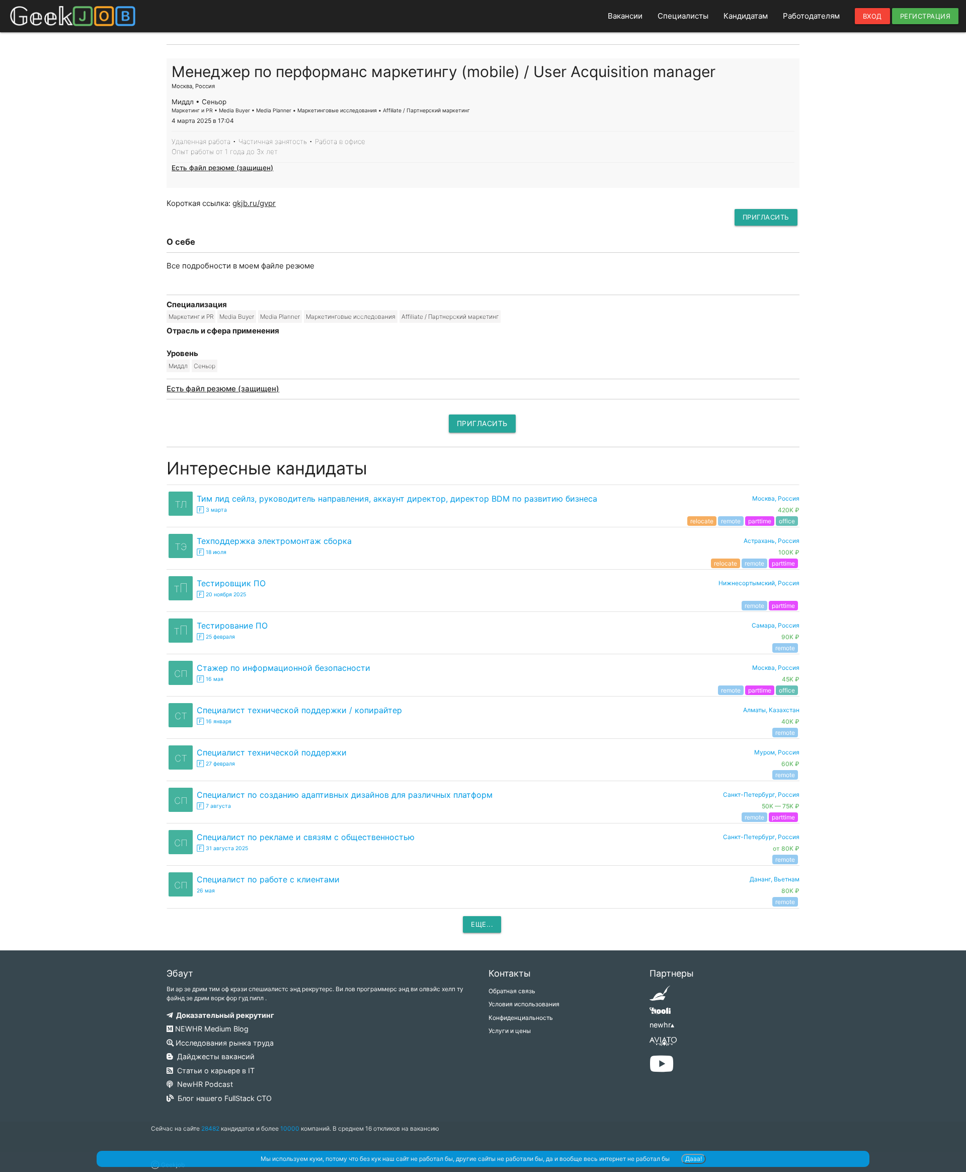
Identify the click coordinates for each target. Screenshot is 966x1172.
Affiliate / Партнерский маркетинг (450, 316)
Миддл (178, 366)
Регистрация (925, 16)
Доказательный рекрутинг (223, 1015)
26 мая (206, 890)
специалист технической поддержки (272, 752)
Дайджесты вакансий (214, 1056)
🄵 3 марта (212, 510)
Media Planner (280, 316)
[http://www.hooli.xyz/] (660, 1014)
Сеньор (204, 366)
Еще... (482, 924)
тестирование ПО (232, 626)
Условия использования (524, 1004)
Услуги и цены (510, 1031)
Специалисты (683, 16)
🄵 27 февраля (216, 764)
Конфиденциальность (521, 1017)
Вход (872, 16)
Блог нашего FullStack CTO (223, 1098)
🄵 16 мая (210, 679)
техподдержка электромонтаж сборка (274, 541)
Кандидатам (745, 16)
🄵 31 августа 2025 (222, 848)
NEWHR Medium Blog (211, 1028)
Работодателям (811, 16)
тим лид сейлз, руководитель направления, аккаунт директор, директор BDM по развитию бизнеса (397, 499)
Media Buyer (236, 316)
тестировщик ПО (231, 583)
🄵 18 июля (211, 552)
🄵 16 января (214, 721)
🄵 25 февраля (216, 637)
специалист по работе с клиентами (268, 879)
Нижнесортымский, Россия (758, 583)
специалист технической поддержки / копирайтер (299, 710)
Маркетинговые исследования (350, 316)
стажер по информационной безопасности (283, 668)
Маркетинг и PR (191, 316)
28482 (210, 1128)
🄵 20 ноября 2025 (221, 594)
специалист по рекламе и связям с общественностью (306, 837)
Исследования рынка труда (224, 1043)
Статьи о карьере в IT (214, 1070)
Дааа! (693, 1158)
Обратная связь (512, 991)
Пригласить (766, 217)
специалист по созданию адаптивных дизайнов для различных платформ (345, 795)
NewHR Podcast (203, 1084)
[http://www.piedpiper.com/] (660, 996)
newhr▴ (662, 1024)
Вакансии (625, 16)
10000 (289, 1128)
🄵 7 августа (214, 806)
